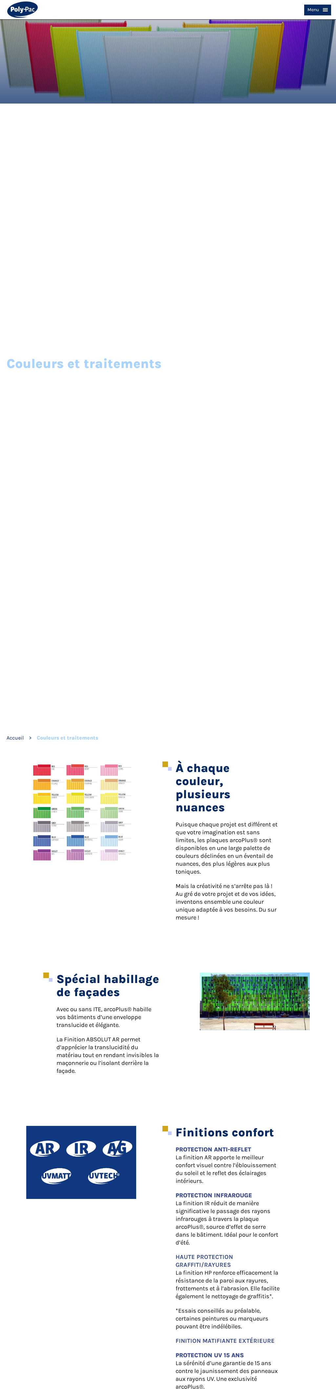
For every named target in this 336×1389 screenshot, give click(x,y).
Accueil (15, 738)
